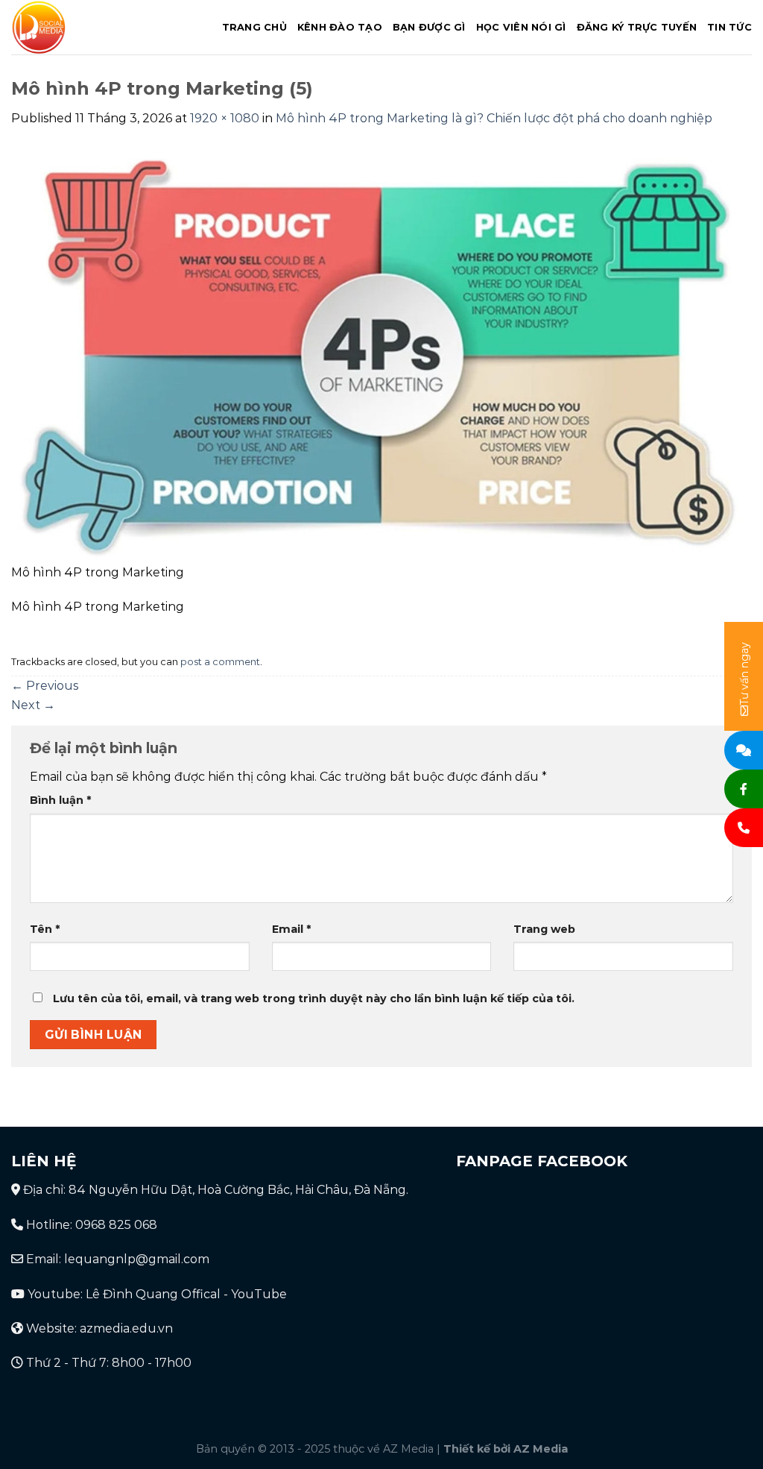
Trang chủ (254, 27)
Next (33, 705)
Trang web (544, 929)
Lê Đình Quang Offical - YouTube (186, 1294)
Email (291, 929)
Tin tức (729, 27)
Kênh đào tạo (339, 27)
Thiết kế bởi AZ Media (505, 1449)
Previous (44, 686)
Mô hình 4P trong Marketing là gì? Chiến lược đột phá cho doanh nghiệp (494, 118)
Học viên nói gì (521, 27)
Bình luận (60, 800)
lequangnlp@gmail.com (136, 1259)
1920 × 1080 (224, 118)
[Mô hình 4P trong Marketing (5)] (381, 354)
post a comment (220, 661)
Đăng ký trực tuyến (637, 27)
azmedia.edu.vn (126, 1328)
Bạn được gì (429, 27)
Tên (45, 929)
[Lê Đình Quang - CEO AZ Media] (102, 27)
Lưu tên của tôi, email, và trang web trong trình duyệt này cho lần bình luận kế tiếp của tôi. (313, 998)
